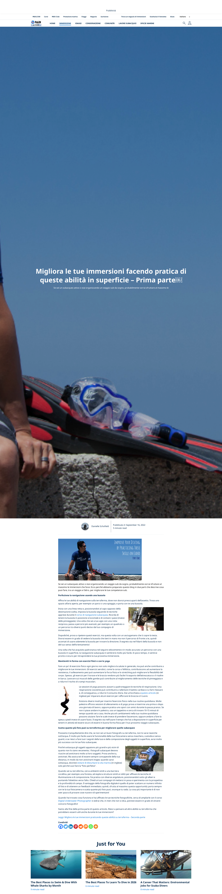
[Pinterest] (75, 826)
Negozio (93, 17)
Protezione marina (70, 17)
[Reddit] (80, 826)
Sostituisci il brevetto (158, 17)
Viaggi (83, 17)
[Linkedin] (70, 826)
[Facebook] (60, 826)
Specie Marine (147, 23)
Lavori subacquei (127, 23)
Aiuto (172, 17)
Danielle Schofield (100, 526)
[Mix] (86, 826)
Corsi (46, 17)
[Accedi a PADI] (189, 23)
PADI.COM (36, 17)
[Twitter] (65, 826)
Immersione (65, 23)
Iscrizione (104, 17)
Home (52, 23)
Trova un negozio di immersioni (133, 17)
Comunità (110, 23)
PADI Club (55, 17)
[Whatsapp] (91, 826)
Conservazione (93, 23)
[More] (96, 826)
